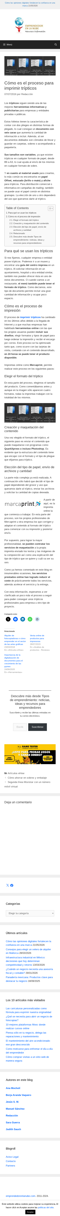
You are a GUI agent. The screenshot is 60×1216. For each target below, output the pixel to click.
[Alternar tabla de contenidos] (49, 208)
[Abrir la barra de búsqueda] (55, 44)
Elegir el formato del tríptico (26, 220)
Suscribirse (37, 727)
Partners (10, 1165)
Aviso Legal (12, 1157)
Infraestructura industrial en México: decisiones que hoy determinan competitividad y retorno (25, 961)
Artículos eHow (16, 773)
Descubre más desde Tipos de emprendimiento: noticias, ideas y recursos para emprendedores (28, 240)
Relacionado (19, 233)
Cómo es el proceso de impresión (24, 216)
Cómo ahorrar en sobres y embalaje (27, 777)
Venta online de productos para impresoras (37, 638)
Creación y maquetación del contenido (31, 223)
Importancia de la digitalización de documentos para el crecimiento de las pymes (13, 661)
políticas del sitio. (46, 1207)
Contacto (11, 1161)
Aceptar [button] (30, 1212)
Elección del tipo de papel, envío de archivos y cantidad (29, 228)
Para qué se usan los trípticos (22, 212)
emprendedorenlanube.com (20, 1196)
